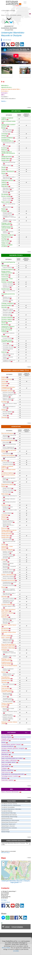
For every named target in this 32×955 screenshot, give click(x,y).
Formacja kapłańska (7, 411)
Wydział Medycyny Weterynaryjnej (10, 820)
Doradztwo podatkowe (7, 137)
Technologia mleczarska (8, 347)
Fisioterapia (4, 383)
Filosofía (3, 167)
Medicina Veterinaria (6, 379)
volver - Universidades (12, 926)
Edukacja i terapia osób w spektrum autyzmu (8, 399)
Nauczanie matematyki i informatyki (8, 192)
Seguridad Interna (5, 237)
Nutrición (5, 343)
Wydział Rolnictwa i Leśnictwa (9, 827)
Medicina (3, 377)
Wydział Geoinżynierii (6, 818)
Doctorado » (4, 93)
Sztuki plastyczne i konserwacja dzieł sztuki (12, 774)
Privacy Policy (6, 947)
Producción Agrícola (7, 267)
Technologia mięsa (7, 345)
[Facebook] (16, 919)
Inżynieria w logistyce (6, 319)
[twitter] (8, 46)
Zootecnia (3, 352)
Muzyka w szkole (7, 200)
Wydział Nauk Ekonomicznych (9, 822)
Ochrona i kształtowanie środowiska (8, 669)
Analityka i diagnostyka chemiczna (8, 232)
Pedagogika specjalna (7, 390)
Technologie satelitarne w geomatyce (8, 557)
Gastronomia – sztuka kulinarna (7, 279)
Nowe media (5, 145)
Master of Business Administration (10, 791)
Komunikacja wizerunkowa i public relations (8, 610)
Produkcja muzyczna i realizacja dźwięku (7, 227)
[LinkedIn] (25, 919)
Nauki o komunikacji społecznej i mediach (12, 758)
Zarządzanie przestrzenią (8, 585)
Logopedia (4, 184)
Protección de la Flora (8, 462)
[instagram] (17, 46)
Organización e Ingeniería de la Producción (7, 327)
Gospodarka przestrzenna (8, 580)
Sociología (4, 239)
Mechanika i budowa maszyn (6, 322)
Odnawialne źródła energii (7, 647)
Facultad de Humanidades (8, 807)
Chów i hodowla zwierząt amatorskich (8, 354)
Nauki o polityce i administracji (9, 760)
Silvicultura (4, 336)
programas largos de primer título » (10, 89)
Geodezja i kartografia (7, 282)
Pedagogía (4, 211)
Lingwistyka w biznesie (7, 180)
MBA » (3, 94)
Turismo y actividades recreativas (7, 245)
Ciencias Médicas (6, 735)
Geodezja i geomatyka (8, 284)
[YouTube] (12, 46)
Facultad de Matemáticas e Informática (11, 809)
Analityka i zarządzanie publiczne (7, 118)
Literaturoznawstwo (6, 752)
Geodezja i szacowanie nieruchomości (8, 286)
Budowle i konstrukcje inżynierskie (8, 507)
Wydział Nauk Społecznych (8, 824)
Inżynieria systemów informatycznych (7, 315)
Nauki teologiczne (6, 766)
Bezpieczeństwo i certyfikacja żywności (6, 272)
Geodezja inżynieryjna (8, 554)
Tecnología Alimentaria (8, 701)
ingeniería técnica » (6, 87)
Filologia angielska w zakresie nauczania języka (8, 152)
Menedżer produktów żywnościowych (7, 694)
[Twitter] (21, 919)
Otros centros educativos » (8, 98)
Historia (3, 173)
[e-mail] (12, 919)
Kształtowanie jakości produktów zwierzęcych (8, 715)
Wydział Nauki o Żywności (8, 826)
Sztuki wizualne (5, 240)
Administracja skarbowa (8, 576)
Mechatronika (4, 324)
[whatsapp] (8, 919)
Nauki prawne (5, 764)
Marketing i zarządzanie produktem (8, 564)
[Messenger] (3, 919)
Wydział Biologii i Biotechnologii (9, 816)
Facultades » (4, 96)
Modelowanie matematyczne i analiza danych (9, 619)
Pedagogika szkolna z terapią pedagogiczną (9, 220)
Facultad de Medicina (6, 811)
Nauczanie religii (6, 413)
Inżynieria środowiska (6, 317)
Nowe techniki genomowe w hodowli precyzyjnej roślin (8, 645)
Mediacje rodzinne (7, 207)
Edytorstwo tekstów (7, 539)
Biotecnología (4, 274)
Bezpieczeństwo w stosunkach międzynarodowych (10, 482)
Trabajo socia (4, 243)
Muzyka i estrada (5, 196)
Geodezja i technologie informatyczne (8, 552)
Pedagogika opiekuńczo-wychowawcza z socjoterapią (9, 216)
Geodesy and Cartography (8, 455)
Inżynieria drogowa (7, 513)
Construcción (4, 276)
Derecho (3, 381)
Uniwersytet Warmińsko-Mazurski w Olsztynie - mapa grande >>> (16, 881)
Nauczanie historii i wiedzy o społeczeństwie (9, 177)
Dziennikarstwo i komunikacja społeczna (7, 140)
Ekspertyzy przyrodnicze (8, 490)
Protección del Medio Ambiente (6, 330)
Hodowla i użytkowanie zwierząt (8, 357)
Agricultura (4, 265)
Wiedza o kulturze (7, 165)
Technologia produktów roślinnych (8, 349)
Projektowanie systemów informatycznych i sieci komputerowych (8, 601)
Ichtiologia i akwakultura (7, 303)
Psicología (4, 401)
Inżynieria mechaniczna (7, 746)
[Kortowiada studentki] (25, 72)
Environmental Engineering (8, 440)
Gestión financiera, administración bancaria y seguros (8, 525)
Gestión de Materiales (8, 438)
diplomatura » (5, 85)
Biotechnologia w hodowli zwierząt (8, 709)
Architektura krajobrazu (7, 269)
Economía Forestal (7, 338)
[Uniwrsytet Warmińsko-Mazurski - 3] (6, 72)
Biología (3, 128)
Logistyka (3, 182)
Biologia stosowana (7, 129)
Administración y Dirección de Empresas (9, 436)
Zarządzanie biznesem (8, 569)
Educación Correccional (8, 392)
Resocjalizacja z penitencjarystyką (5, 677)
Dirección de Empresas (7, 433)
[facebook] (3, 46)
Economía (4, 147)
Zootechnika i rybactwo (7, 780)
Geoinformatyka (5, 289)
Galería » (3, 65)
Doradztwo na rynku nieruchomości (7, 298)
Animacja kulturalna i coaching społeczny (7, 213)
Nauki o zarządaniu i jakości (8, 762)
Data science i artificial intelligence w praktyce (8, 310)
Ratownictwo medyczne (7, 235)
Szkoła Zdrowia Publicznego (8, 813)
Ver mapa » (4, 900)
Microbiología (4, 194)
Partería (3, 209)
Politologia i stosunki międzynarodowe (6, 224)
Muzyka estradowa (7, 198)
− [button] (3, 865)
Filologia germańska (6, 156)
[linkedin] (22, 46)
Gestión (3, 169)
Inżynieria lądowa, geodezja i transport (11, 744)
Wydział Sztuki (5, 829)
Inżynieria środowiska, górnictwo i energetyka (13, 748)
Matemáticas (4, 186)
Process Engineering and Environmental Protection (8, 448)
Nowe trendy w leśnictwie (8, 684)
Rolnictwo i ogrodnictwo (7, 770)
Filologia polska (5, 160)
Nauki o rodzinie (5, 202)
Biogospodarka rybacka (7, 484)
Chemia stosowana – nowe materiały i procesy (9, 674)
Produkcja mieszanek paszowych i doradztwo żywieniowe (8, 719)
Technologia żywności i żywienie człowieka (7, 340)
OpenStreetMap (23, 879)
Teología (3, 409)
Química (3, 229)
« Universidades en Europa (8, 10)
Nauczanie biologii (7, 131)
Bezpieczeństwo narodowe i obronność (8, 125)
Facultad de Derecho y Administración (11, 805)
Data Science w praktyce (8, 598)
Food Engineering (7, 453)
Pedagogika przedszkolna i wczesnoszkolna (8, 388)
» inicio (29, 107)
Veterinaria (4, 417)
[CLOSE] (16, 951)
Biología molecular (7, 488)
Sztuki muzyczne (6, 772)
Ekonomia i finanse (6, 737)
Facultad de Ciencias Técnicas (9, 803)
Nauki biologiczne (6, 756)
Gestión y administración (7, 171)
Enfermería (4, 149)
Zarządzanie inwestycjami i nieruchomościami (9, 572)
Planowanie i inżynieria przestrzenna (8, 301)
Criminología (4, 133)
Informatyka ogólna (7, 312)
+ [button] (3, 863)
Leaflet (17, 879)
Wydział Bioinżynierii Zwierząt (8, 814)
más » (26, 732)
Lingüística (4, 750)
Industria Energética (6, 305)
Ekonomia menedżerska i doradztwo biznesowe (8, 521)
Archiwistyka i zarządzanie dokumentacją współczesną (9, 589)
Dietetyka (3, 135)
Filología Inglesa (5, 158)
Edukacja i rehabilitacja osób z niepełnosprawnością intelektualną (9, 395)
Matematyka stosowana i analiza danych (8, 189)
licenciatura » (5, 91)
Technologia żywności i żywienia (9, 776)
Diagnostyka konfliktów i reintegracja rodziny (8, 640)
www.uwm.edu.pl (7, 39)
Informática (4, 307)
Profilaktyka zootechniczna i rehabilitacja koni (9, 360)
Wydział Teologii (5, 831)
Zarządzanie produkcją (8, 464)
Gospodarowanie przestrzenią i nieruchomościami (10, 583)
